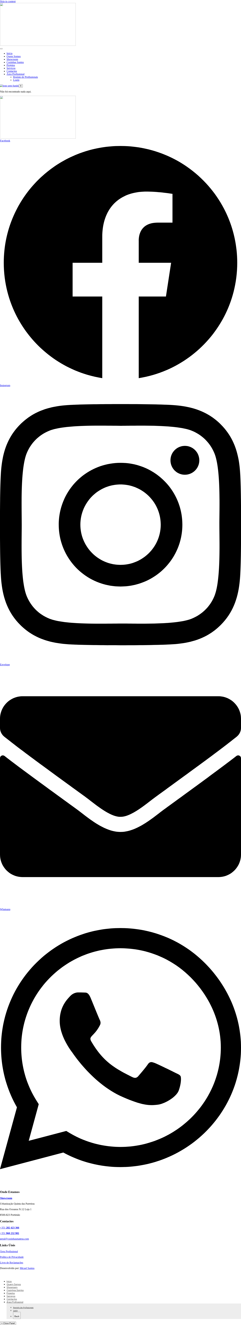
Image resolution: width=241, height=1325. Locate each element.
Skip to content (8, 1)
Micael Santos (27, 1268)
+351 (9, 1227)
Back (16, 1316)
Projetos (11, 65)
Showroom (12, 59)
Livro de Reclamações (11, 1262)
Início (9, 53)
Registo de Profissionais (25, 77)
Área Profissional (15, 74)
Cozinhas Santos (15, 62)
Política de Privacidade (12, 1257)
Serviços (11, 68)
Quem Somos (14, 56)
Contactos (12, 71)
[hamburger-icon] (1, 48)
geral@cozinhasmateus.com (14, 1238)
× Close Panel (8, 1323)
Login (16, 80)
